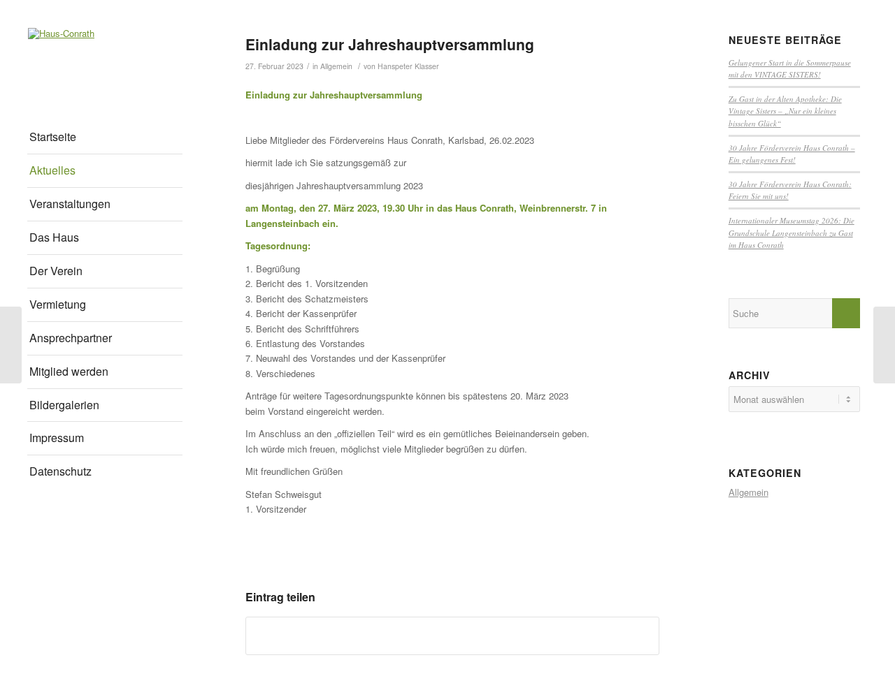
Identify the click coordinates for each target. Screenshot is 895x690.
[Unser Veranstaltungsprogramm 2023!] (11, 345)
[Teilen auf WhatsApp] (452, 635)
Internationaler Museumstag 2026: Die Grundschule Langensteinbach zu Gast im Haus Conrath (791, 232)
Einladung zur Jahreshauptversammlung (389, 44)
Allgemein (336, 66)
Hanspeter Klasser (408, 66)
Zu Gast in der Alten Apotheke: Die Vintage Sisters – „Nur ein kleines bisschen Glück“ (785, 111)
